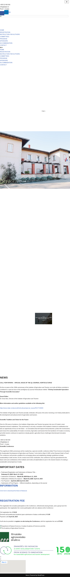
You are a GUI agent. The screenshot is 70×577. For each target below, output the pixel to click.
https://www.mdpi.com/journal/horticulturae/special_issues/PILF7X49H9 (21, 408)
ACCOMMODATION (6, 43)
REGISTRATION (5, 32)
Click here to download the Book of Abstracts (13, 490)
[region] (35, 221)
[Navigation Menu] (67, 1)
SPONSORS (4, 41)
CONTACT (3, 45)
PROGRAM (3, 39)
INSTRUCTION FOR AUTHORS (10, 34)
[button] (35, 47)
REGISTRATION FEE (12, 500)
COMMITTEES (4, 36)
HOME (2, 30)
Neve (27, 575)
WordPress (41, 575)
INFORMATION (9, 485)
